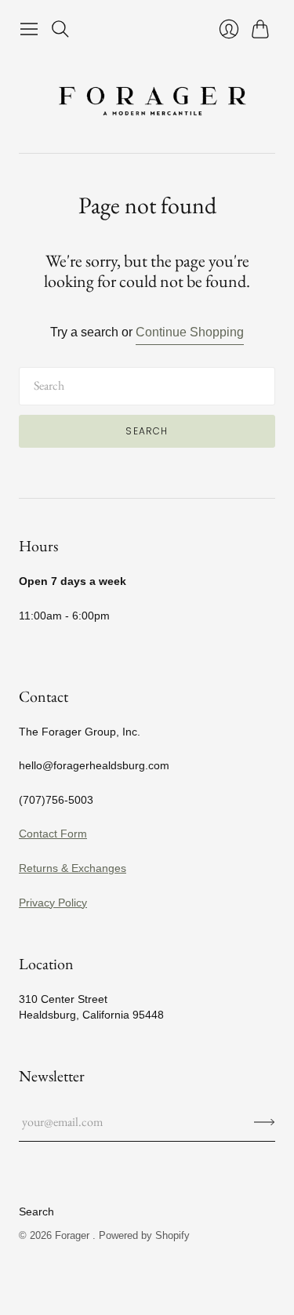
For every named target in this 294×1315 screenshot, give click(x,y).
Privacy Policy (53, 902)
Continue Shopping (190, 332)
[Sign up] (264, 1122)
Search (146, 431)
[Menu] (29, 29)
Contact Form (53, 833)
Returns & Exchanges (72, 868)
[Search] (60, 29)
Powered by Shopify (144, 1235)
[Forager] (147, 98)
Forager (74, 1235)
